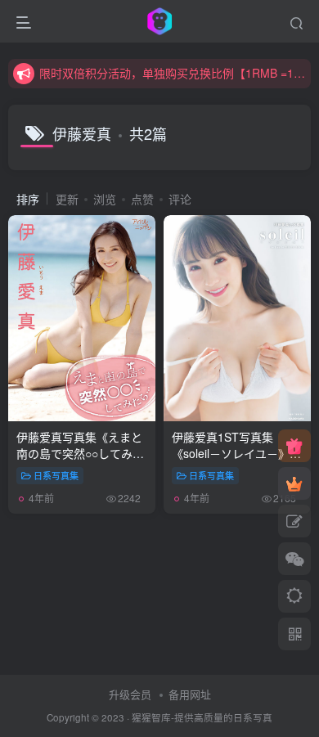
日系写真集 (56, 475)
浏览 (104, 199)
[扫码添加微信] (294, 558)
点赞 (142, 199)
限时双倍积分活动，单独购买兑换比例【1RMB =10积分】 (172, 73)
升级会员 (130, 694)
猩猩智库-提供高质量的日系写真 (202, 717)
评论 (179, 199)
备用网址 (189, 694)
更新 (67, 199)
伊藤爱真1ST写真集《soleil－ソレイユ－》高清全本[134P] (237, 461)
